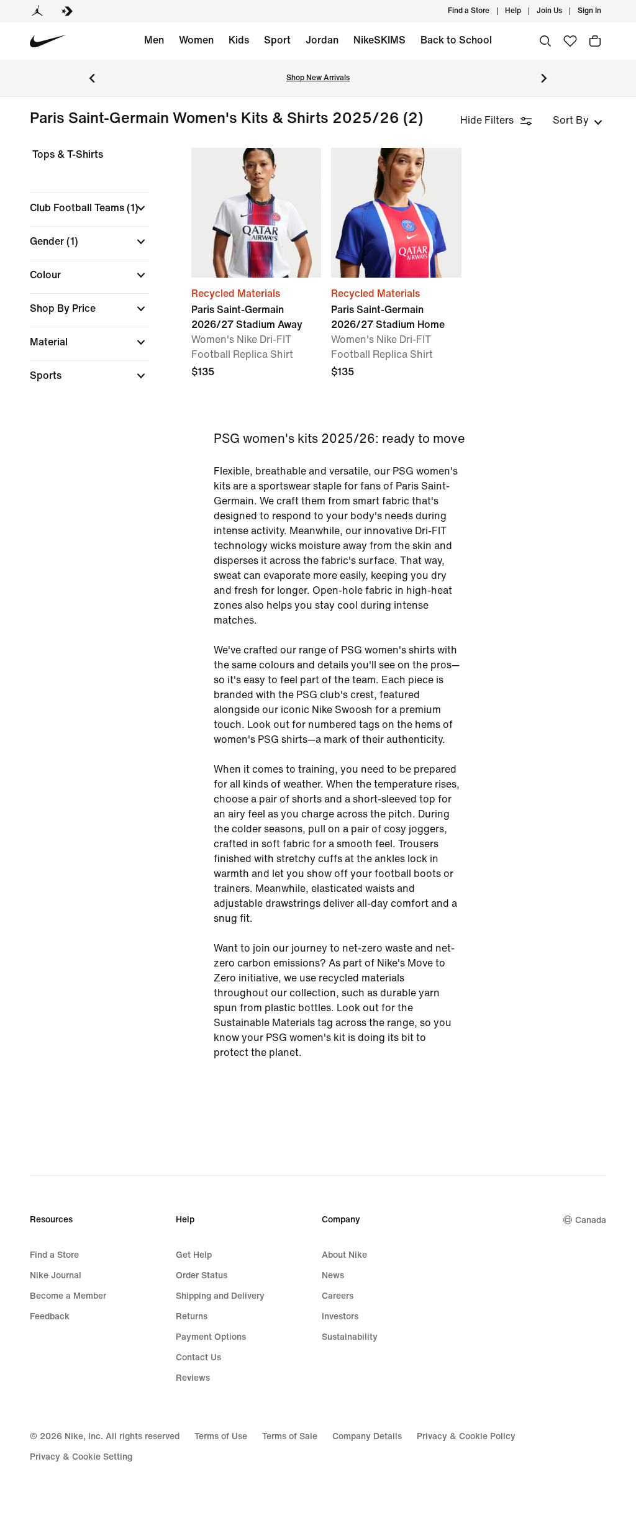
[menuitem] (525, 11)
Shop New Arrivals (318, 78)
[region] (80, 276)
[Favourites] (570, 41)
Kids (239, 40)
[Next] (544, 78)
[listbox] (577, 120)
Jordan (322, 40)
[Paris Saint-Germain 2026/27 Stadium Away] (256, 213)
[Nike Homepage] (48, 41)
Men (154, 40)
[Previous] (92, 78)
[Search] (545, 41)
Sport (277, 40)
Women (196, 40)
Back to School (456, 40)
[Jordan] (37, 11)
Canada (590, 1220)
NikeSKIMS (379, 40)
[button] (89, 208)
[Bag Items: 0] (595, 41)
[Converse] (67, 11)
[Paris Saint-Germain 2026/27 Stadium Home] (396, 213)
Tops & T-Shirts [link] (67, 154)
